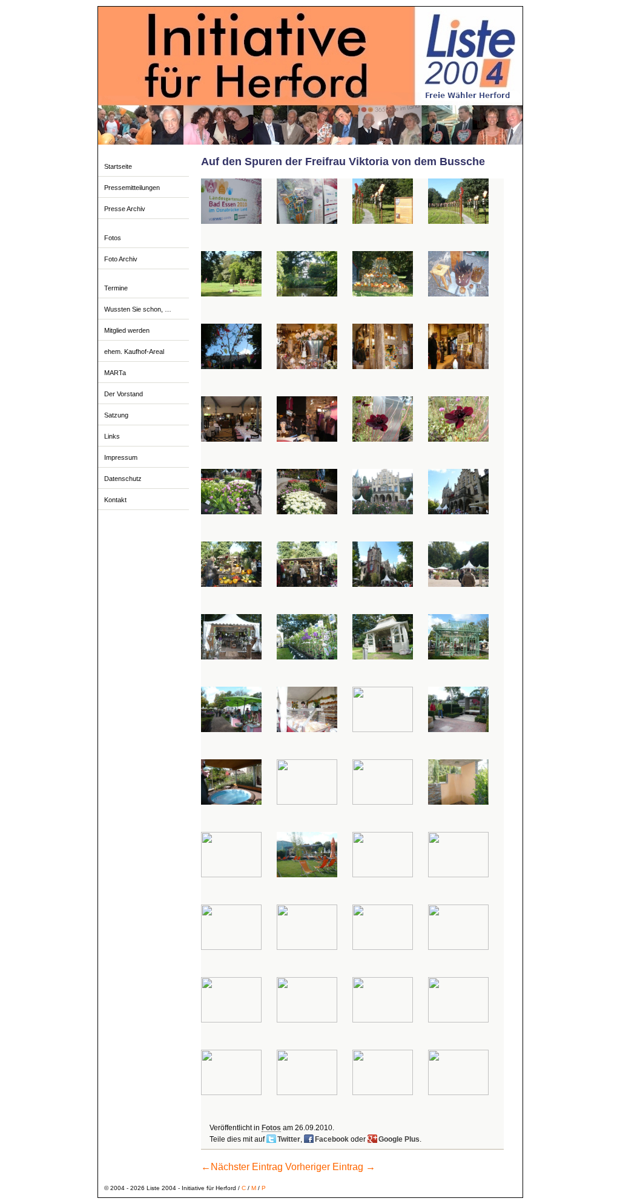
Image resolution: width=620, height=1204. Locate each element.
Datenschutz (123, 478)
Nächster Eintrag (242, 1167)
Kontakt (115, 499)
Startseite (118, 166)
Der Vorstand (123, 394)
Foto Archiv (120, 259)
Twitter (288, 1139)
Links (112, 436)
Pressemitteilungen (132, 187)
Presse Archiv (124, 208)
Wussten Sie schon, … (137, 309)
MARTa (115, 372)
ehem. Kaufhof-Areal (134, 351)
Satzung (116, 415)
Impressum (120, 457)
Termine (116, 288)
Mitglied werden (127, 330)
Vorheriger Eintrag (330, 1167)
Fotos (112, 237)
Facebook (332, 1139)
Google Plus (399, 1139)
